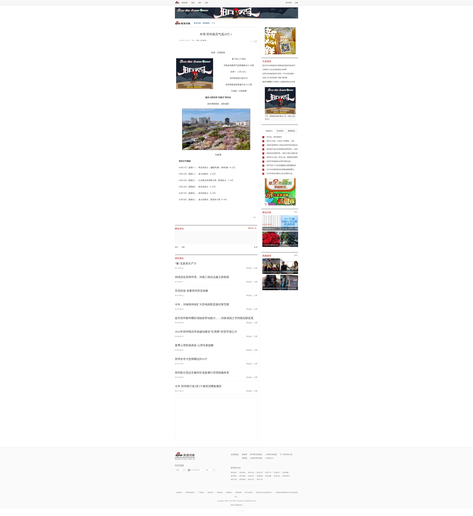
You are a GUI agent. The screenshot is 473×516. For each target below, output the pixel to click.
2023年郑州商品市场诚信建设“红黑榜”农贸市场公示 (206, 331)
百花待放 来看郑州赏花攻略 (191, 290)
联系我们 (220, 492)
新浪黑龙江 (286, 476)
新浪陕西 (260, 476)
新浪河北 (251, 476)
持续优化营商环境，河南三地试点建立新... (283, 153)
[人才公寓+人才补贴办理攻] (289, 216)
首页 (177, 470)
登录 (176, 247)
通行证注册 (248, 492)
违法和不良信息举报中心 (264, 492)
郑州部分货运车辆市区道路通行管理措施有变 (202, 372)
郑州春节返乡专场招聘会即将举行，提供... (283, 149)
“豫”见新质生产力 (185, 263)
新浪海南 (242, 479)
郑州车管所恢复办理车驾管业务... (279, 161)
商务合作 (210, 492)
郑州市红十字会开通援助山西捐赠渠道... (282, 165)
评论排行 (280, 131)
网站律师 (239, 492)
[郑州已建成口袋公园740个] (289, 232)
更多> (296, 212)
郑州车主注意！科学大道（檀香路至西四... (283, 157)
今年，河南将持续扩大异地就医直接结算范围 (202, 304)
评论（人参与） (202, 40)
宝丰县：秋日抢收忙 (274, 137)
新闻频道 (206, 23)
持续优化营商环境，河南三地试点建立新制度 (202, 277)
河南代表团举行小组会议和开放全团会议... (283, 145)
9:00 (207, 470)
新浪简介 (179, 492)
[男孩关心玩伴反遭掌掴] (289, 275)
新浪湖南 (242, 476)
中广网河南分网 (286, 454)
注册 (296, 3)
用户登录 (289, 3)
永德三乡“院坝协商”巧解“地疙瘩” (275, 78)
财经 (206, 3)
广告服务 (201, 492)
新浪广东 (268, 472)
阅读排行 (269, 131)
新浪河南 (184, 3)
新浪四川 (277, 472)
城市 (199, 3)
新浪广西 (260, 479)
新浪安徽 (268, 476)
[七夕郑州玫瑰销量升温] (271, 232)
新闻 (192, 3)
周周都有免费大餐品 (276, 116)
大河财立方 (269, 458)
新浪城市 (234, 472)
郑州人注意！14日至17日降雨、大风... (281, 141)
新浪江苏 (277, 476)
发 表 (255, 247)
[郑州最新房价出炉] (271, 216)
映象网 (244, 454)
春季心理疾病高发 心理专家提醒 (194, 345)
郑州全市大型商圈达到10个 (191, 359)
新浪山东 (251, 479)
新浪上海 (251, 472)
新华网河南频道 (256, 454)
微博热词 (291, 131)
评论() (249, 268)
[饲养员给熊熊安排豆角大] (271, 275)
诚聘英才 (229, 492)
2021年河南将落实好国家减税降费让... (281, 169)
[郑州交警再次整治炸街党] (271, 259)
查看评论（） (252, 228)
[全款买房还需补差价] (289, 259)
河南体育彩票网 (256, 458)
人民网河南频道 (271, 454)
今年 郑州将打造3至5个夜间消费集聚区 (198, 386)
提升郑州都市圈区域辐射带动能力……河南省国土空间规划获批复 (214, 318)
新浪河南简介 (190, 492)
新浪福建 (285, 472)
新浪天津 (260, 472)
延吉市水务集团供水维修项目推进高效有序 (278, 65)
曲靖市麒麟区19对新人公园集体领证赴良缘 (278, 82)
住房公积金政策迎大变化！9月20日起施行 (278, 74)
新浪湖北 (234, 476)
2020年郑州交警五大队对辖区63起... (280, 173)
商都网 (244, 458)
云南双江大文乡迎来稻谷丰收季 (274, 69)
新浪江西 (234, 479)
